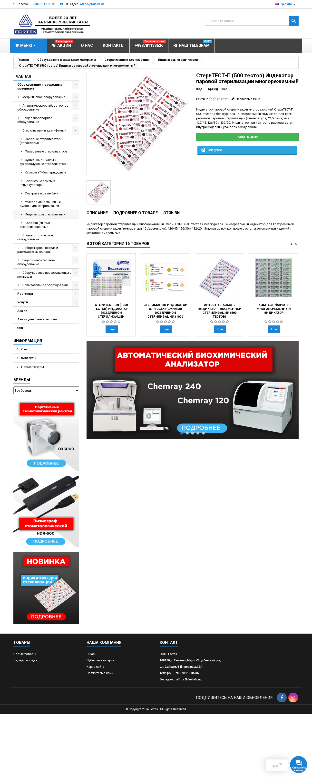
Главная (22, 76)
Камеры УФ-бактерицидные (45, 172)
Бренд (213, 89)
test (20, 328)
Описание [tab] (97, 213)
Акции (22, 311)
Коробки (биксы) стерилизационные (35, 225)
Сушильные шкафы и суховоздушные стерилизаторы (44, 162)
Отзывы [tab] (171, 213)
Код (199, 89)
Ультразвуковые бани (41, 193)
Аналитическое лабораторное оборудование (42, 107)
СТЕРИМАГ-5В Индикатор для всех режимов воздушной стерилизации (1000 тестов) (165, 312)
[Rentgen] (46, 434)
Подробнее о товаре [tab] (135, 213)
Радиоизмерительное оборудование (36, 262)
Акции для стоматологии (37, 319)
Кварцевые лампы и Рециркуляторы (37, 183)
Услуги (22, 302)
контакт (169, 642)
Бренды (21, 379)
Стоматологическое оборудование (35, 237)
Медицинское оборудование (43, 97)
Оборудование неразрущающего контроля (44, 274)
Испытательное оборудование (45, 285)
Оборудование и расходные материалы (40, 86)
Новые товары (32, 367)
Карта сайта (96, 666)
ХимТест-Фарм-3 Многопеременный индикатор (273, 308)
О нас (24, 349)
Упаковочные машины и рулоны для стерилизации (40, 204)
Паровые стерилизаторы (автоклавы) (41, 141)
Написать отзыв (248, 99)
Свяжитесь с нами (100, 673)
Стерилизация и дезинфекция (44, 130)
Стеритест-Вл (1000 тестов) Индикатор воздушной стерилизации (111, 310)
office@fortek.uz (92, 4)
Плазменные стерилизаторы (46, 151)
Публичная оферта (100, 660)
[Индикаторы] (46, 588)
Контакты (28, 358)
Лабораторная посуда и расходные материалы (37, 249)
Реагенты (25, 293)
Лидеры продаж (25, 660)
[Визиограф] (46, 511)
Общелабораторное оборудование (34, 120)
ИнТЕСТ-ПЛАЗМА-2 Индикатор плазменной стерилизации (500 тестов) (219, 310)
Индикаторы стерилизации (45, 214)
